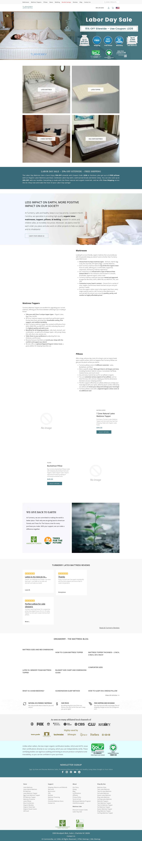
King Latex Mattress (103, 797)
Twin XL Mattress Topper (105, 805)
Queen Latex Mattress (104, 795)
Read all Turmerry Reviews (109, 628)
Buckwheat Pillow (54, 466)
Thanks (61, 576)
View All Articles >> (112, 695)
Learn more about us (36, 236)
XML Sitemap (95, 839)
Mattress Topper (100, 410)
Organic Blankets (28, 805)
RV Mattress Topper (29, 797)
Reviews (50, 795)
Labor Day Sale (77, 812)
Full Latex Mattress (103, 793)
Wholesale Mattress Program (82, 801)
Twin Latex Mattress (103, 789)
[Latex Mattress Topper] (83, 421)
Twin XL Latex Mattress (104, 791)
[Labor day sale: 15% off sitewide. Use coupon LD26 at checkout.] (71, 36)
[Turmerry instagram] (66, 772)
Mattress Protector (29, 799)
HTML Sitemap (83, 839)
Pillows (79, 353)
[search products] (104, 2)
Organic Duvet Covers (30, 809)
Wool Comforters (28, 803)
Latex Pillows (27, 801)
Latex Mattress (27, 787)
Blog (74, 791)
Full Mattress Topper (103, 807)
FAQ (49, 793)
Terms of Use (77, 799)
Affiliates (75, 795)
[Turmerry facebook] (62, 772)
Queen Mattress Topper (104, 809)
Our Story (76, 787)
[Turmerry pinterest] (71, 772)
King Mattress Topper (104, 811)
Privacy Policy (77, 797)
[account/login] (108, 8)
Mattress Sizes (101, 787)
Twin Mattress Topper (104, 803)
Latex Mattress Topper (30, 793)
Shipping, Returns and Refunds (57, 787)
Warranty (51, 789)
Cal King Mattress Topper (105, 813)
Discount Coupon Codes (80, 810)
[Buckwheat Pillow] (34, 473)
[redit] (79, 772)
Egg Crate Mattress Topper (31, 795)
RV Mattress (27, 791)
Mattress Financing (54, 797)
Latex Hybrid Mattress (30, 789)
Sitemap (50, 799)
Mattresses (81, 250)
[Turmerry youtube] (75, 772)
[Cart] (113, 8)
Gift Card (26, 811)
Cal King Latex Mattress (104, 799)
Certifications (77, 793)
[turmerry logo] (28, 7)
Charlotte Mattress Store (55, 801)
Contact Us (51, 803)
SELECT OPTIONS (104, 432)
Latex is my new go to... (36, 576)
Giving (75, 789)
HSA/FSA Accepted (78, 803)
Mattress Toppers (31, 303)
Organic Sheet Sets (29, 807)
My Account (51, 791)
